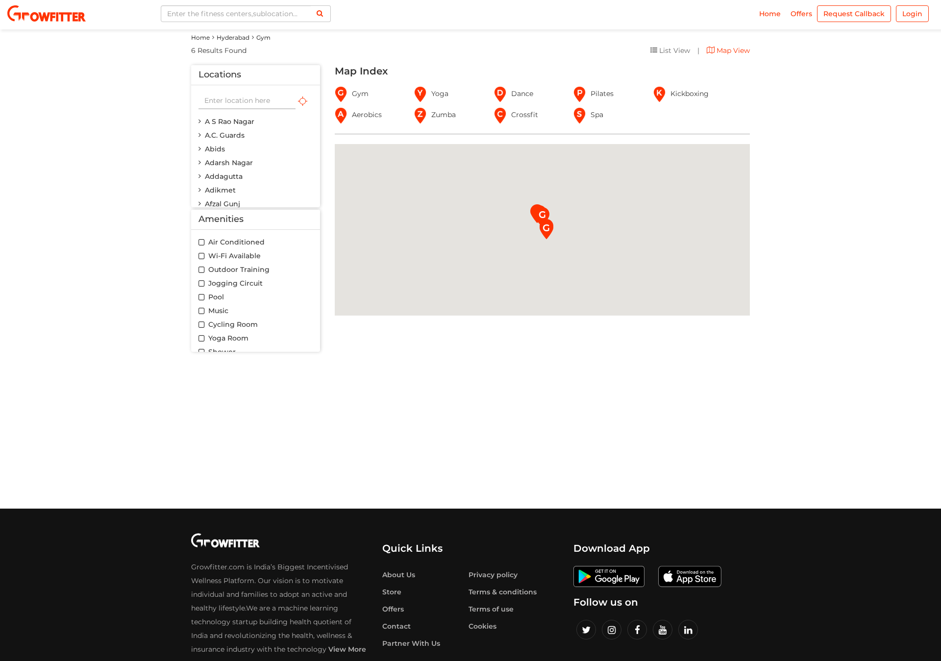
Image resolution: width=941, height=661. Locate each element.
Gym (263, 37)
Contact (396, 626)
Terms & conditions (503, 592)
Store (391, 592)
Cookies (482, 626)
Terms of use (491, 609)
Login (912, 13)
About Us (398, 574)
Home (770, 13)
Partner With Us (411, 643)
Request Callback (854, 13)
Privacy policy (493, 574)
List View (673, 50)
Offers (801, 13)
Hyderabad (233, 37)
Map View (732, 50)
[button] (546, 230)
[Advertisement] (470, 430)
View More (347, 649)
